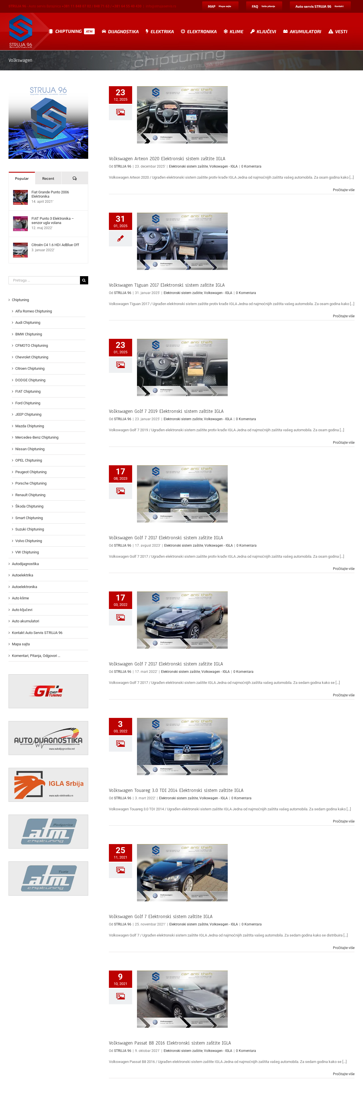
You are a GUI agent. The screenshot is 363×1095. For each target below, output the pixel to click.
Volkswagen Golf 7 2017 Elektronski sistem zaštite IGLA (166, 537)
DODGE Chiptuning (30, 380)
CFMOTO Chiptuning (31, 345)
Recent (48, 178)
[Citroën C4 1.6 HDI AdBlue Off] (20, 245)
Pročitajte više (343, 190)
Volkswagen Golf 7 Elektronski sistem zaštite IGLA (161, 916)
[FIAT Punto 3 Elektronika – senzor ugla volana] (20, 219)
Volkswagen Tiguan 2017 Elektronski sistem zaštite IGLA (167, 285)
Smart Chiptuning (29, 518)
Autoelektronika (24, 587)
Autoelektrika (22, 575)
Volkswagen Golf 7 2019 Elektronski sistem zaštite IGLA (166, 411)
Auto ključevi (22, 610)
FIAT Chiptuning (28, 391)
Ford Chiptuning (27, 403)
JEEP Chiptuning (28, 414)
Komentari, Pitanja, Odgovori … (36, 656)
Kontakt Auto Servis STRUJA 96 (37, 633)
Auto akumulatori (25, 621)
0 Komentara (251, 166)
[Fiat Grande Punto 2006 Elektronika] (20, 193)
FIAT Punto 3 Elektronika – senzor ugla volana (52, 220)
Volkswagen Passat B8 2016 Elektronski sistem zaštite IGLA (170, 1043)
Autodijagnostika (25, 564)
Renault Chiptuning (30, 495)
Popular (22, 178)
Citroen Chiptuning (30, 368)
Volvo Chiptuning (28, 541)
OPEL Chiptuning (28, 460)
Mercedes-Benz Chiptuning (36, 437)
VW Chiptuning (27, 552)
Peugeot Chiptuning (31, 472)
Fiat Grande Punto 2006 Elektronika (50, 194)
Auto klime (20, 598)
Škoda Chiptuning (29, 506)
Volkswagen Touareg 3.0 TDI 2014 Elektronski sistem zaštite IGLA (176, 790)
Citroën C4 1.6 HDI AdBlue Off (55, 245)
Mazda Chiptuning (29, 426)
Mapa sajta (21, 644)
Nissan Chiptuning (30, 449)
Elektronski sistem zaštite (188, 166)
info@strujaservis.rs (161, 6)
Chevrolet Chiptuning (31, 357)
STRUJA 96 (122, 166)
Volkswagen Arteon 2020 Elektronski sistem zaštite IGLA (167, 158)
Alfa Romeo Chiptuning (33, 311)
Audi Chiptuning (27, 322)
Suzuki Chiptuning (29, 529)
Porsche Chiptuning (31, 483)
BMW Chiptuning (28, 334)
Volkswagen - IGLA (223, 166)
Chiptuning (20, 300)
